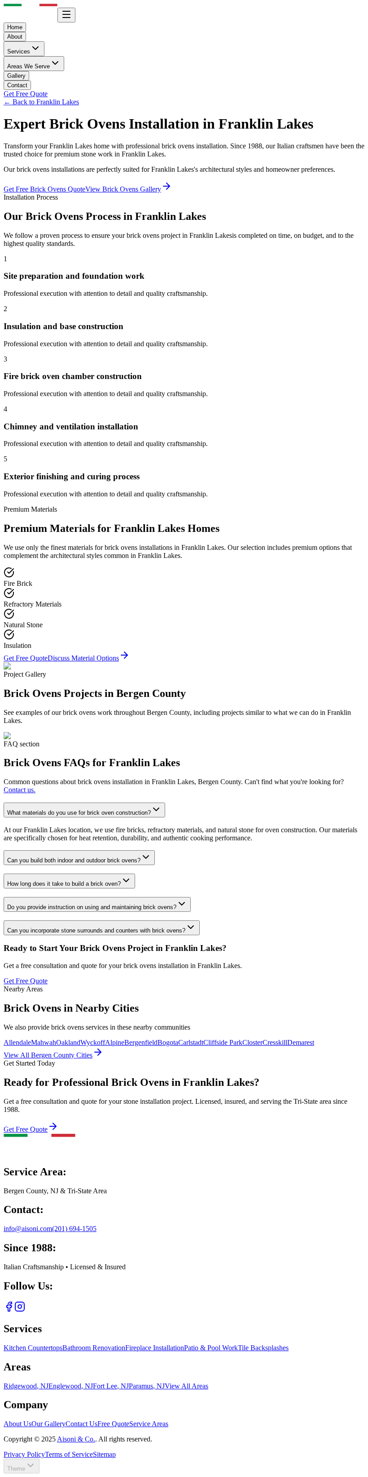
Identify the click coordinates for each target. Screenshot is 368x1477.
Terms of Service (69, 1454)
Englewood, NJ (70, 1386)
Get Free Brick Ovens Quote (44, 189)
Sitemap (104, 1454)
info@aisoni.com (28, 1228)
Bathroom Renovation (93, 1348)
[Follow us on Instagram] (19, 1309)
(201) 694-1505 (74, 1228)
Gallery (16, 75)
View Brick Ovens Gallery (123, 189)
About (14, 36)
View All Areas (186, 1386)
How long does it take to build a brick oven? (64, 883)
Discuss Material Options (83, 658)
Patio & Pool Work (211, 1348)
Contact (17, 85)
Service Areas (148, 1424)
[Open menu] (66, 15)
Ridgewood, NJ (26, 1386)
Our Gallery (48, 1424)
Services (18, 51)
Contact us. (19, 790)
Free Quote (113, 1424)
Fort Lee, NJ (111, 1386)
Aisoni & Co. (76, 1439)
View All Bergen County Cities (48, 1055)
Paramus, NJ (147, 1386)
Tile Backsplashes (263, 1348)
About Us (17, 1424)
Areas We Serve (28, 66)
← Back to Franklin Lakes (41, 102)
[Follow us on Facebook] (9, 1309)
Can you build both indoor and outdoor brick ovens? (73, 860)
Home (14, 27)
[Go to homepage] (39, 1152)
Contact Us (81, 1424)
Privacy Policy (24, 1454)
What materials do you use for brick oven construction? (79, 812)
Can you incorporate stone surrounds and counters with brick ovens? (96, 930)
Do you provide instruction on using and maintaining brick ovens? (91, 907)
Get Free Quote (26, 94)
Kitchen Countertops (33, 1348)
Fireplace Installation (154, 1348)
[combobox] (21, 1466)
